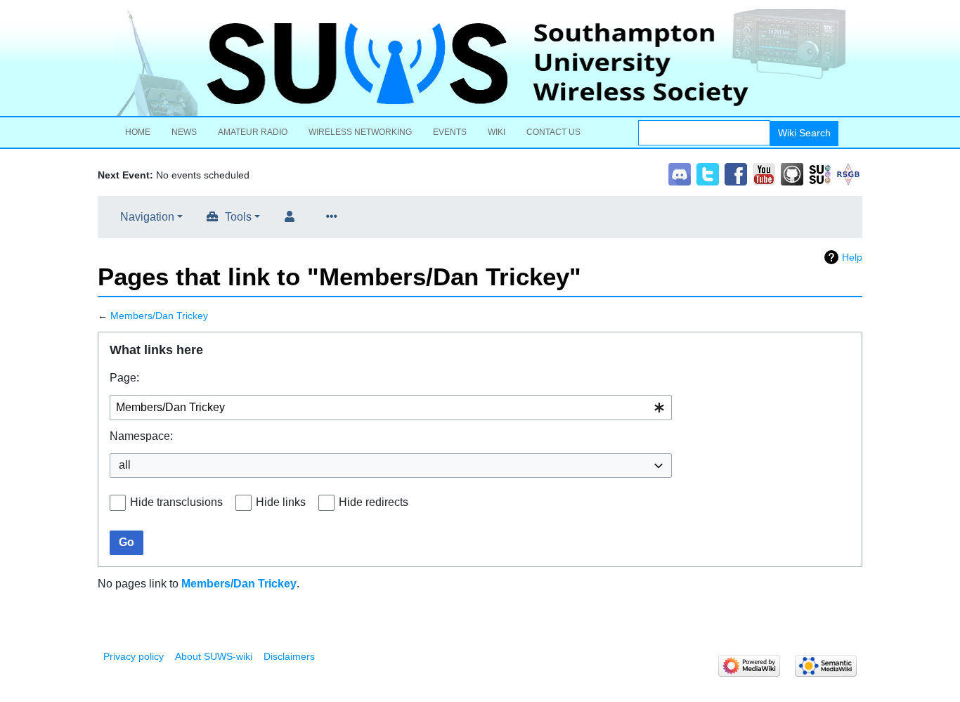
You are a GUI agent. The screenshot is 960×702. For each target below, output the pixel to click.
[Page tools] (334, 217)
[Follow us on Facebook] (735, 173)
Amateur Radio (252, 132)
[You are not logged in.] (292, 217)
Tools (238, 217)
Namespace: (141, 436)
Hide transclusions (176, 502)
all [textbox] (125, 465)
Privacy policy (133, 656)
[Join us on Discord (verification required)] (679, 173)
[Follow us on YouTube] (764, 173)
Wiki (496, 132)
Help (852, 257)
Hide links (281, 502)
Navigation (147, 217)
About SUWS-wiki (213, 656)
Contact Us (553, 132)
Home (137, 132)
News (184, 132)
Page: (124, 378)
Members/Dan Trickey (159, 315)
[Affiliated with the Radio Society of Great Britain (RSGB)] (848, 173)
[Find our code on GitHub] (792, 173)
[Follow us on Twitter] (707, 173)
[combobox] (391, 408)
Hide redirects (373, 502)
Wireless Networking (360, 132)
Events (450, 132)
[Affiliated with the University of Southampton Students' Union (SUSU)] (820, 173)
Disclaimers (289, 656)
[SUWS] (480, 62)
